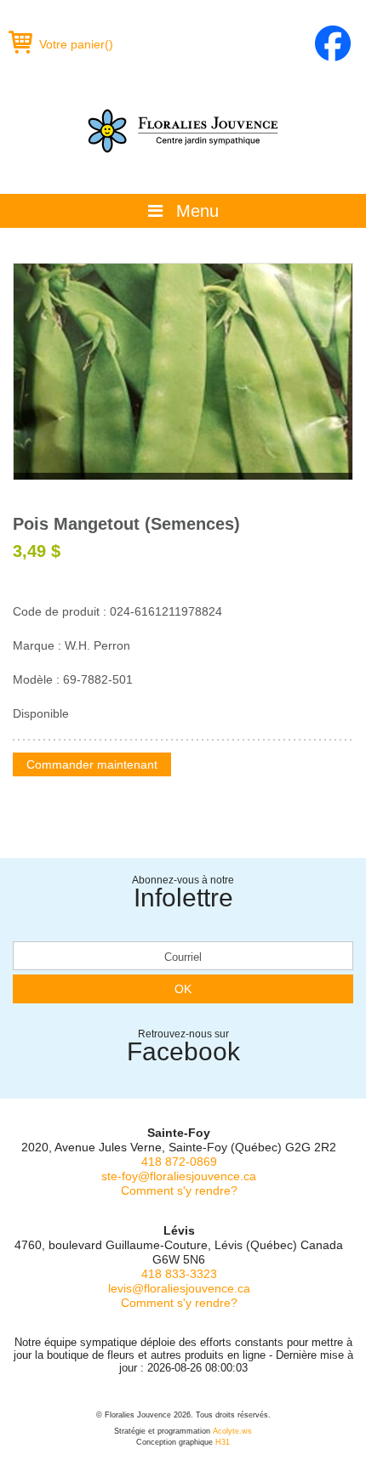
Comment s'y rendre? (179, 1190)
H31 (222, 1442)
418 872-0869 (179, 1161)
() (76, 44)
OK (183, 989)
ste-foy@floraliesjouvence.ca (178, 1176)
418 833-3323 (179, 1274)
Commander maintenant (91, 764)
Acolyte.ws (232, 1431)
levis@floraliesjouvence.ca (179, 1288)
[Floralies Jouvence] (183, 131)
